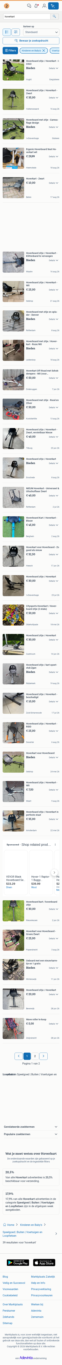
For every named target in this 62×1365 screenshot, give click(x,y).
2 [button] (35, 1056)
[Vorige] (19, 1056)
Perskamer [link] (9, 1310)
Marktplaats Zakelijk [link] (43, 1276)
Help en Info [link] (38, 1282)
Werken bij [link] (37, 1304)
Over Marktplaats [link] (13, 1304)
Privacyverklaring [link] (41, 1289)
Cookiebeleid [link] (10, 1295)
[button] (37, 6)
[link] (7, 6)
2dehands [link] (8, 1316)
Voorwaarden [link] (10, 1289)
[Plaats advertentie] (53, 6)
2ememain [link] (37, 1316)
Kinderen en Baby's (31, 50)
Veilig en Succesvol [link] (14, 1282)
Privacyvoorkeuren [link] (42, 1295)
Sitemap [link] (7, 1323)
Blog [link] (5, 1276)
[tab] (7, 32)
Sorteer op (28, 26)
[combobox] (26, 16)
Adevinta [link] (36, 1310)
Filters (12, 50)
